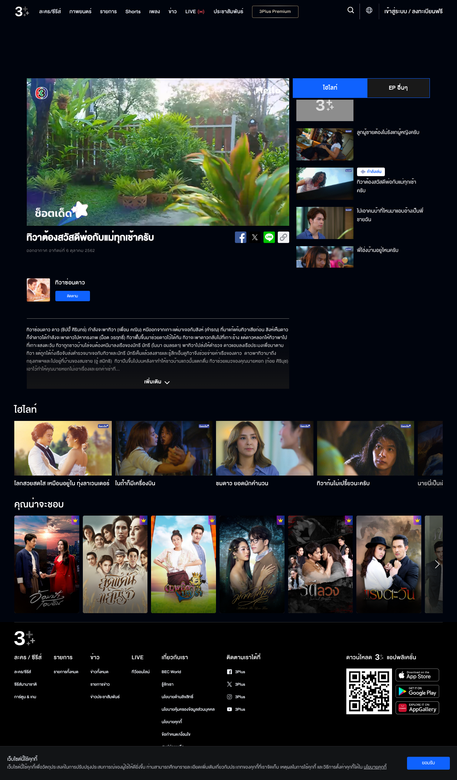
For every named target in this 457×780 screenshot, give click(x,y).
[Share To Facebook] (240, 237)
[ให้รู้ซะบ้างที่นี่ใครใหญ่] (183, 564)
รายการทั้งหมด (66, 672)
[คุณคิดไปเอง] (320, 564)
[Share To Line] (269, 237)
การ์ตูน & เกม (25, 697)
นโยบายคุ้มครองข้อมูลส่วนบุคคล (188, 709)
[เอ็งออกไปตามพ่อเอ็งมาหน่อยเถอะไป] (115, 564)
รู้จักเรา (168, 684)
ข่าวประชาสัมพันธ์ (105, 697)
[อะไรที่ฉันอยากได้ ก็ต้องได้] (388, 564)
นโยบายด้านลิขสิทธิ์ (178, 697)
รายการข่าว (100, 684)
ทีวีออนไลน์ (141, 672)
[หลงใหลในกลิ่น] (252, 564)
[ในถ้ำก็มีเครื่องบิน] (164, 448)
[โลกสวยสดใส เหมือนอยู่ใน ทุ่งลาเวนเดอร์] (63, 448)
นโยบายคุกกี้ (172, 722)
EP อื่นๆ (398, 88)
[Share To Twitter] (255, 237)
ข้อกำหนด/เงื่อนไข (176, 734)
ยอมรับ (428, 762)
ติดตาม (72, 296)
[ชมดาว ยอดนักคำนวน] (264, 448)
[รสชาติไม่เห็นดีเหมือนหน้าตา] (46, 564)
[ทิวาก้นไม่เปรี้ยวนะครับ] (366, 448)
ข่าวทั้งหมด (99, 672)
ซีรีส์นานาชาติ (25, 684)
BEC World (171, 672)
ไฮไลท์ (330, 88)
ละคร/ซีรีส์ (22, 672)
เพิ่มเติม (153, 382)
